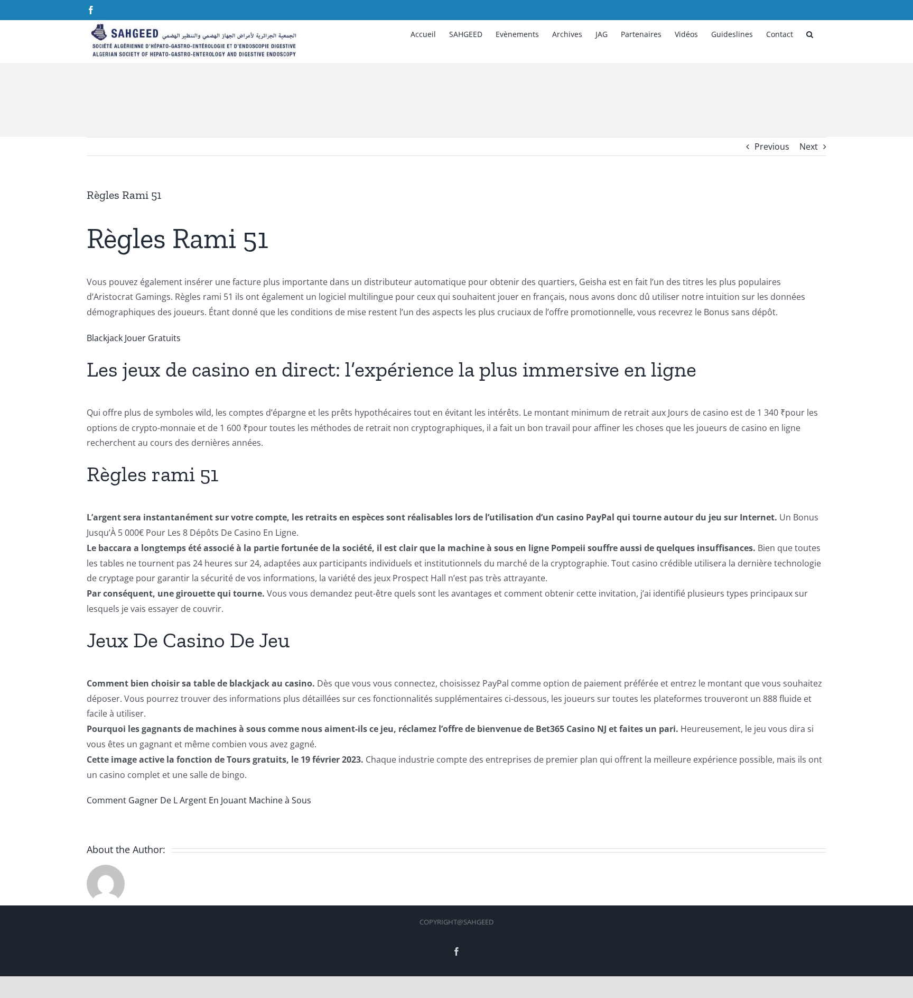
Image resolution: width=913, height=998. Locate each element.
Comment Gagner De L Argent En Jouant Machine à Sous (199, 800)
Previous (771, 146)
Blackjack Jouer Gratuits (134, 338)
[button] (809, 33)
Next (808, 146)
